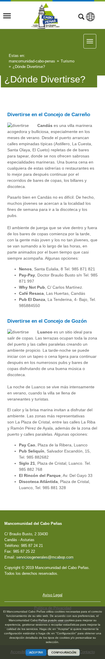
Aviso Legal (52, 595)
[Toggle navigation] (7, 15)
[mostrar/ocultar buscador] (81, 17)
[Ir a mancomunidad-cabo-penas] (46, 16)
